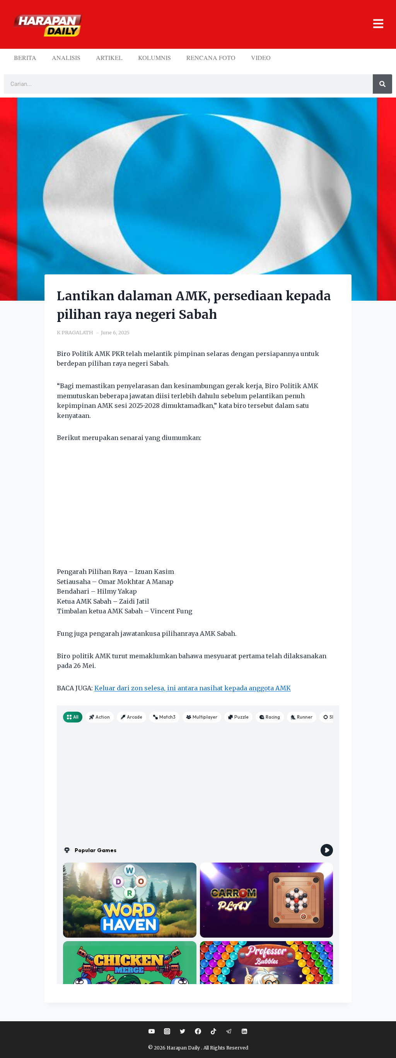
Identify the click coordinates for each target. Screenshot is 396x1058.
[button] (236, 24)
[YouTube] (151, 1031)
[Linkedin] (244, 1031)
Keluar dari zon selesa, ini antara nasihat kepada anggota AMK (192, 688)
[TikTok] (213, 1031)
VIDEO (261, 57)
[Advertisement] (198, 509)
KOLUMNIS (154, 57)
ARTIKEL (109, 57)
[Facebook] (198, 1031)
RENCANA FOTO (211, 57)
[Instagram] (167, 1031)
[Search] (382, 84)
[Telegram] (229, 1031)
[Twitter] (182, 1031)
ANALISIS (66, 57)
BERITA (25, 57)
